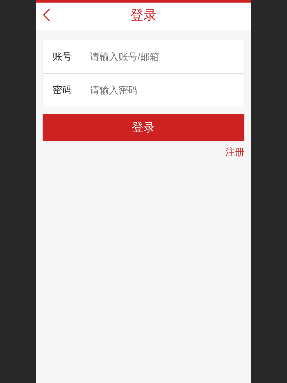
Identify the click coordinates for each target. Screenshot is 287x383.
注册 (234, 152)
